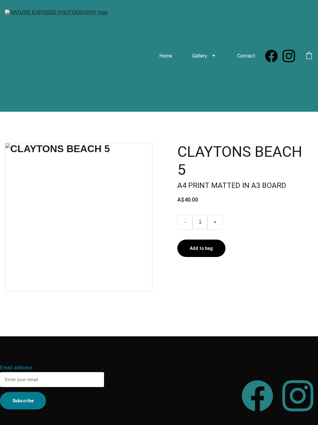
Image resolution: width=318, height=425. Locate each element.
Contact (246, 56)
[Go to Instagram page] (289, 56)
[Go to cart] (309, 56)
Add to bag (201, 248)
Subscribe (23, 400)
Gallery (199, 56)
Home (165, 56)
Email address (16, 368)
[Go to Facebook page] (274, 56)
